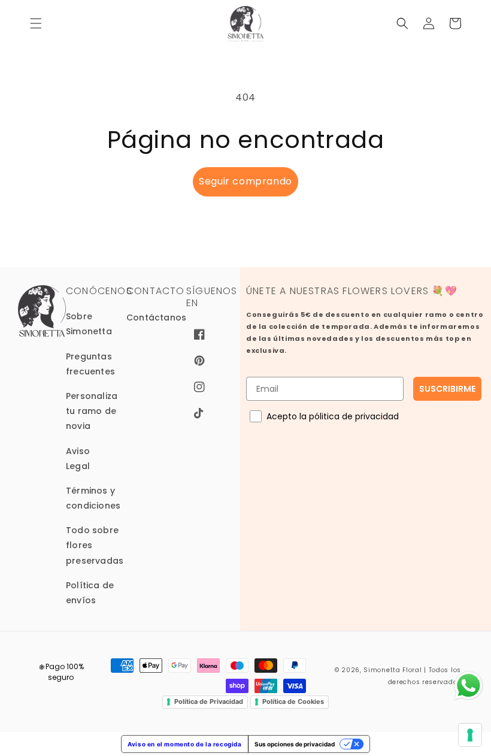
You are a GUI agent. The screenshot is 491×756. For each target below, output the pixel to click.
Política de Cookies (293, 701)
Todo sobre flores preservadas (94, 545)
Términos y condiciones (93, 498)
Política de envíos (90, 592)
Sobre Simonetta (89, 323)
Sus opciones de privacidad (294, 744)
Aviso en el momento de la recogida (184, 744)
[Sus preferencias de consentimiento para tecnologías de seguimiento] (470, 735)
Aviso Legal (78, 458)
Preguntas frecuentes (90, 363)
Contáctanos (156, 317)
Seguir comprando (245, 181)
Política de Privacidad (208, 701)
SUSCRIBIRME (447, 389)
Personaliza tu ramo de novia (91, 411)
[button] (36, 23)
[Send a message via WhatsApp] (468, 685)
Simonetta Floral (392, 670)
